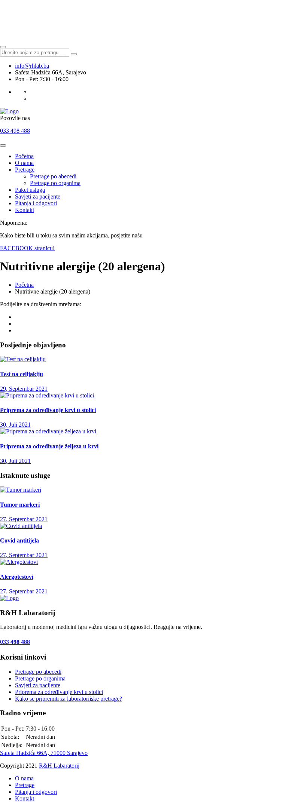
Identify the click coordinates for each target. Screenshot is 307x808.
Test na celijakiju (21, 374)
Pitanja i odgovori (36, 203)
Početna (24, 156)
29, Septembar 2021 (24, 388)
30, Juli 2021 (15, 424)
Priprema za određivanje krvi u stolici (48, 410)
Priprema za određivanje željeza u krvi (49, 446)
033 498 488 (15, 131)
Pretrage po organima (55, 183)
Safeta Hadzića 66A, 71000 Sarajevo (44, 753)
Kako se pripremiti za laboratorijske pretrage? (68, 698)
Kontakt (24, 210)
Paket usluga (30, 190)
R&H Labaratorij (59, 765)
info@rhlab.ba (32, 65)
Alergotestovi (16, 577)
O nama (24, 163)
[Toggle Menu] (3, 145)
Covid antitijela (19, 540)
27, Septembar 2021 (24, 519)
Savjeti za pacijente (37, 196)
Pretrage (24, 169)
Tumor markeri (20, 504)
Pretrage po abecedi (53, 176)
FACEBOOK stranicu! (27, 248)
